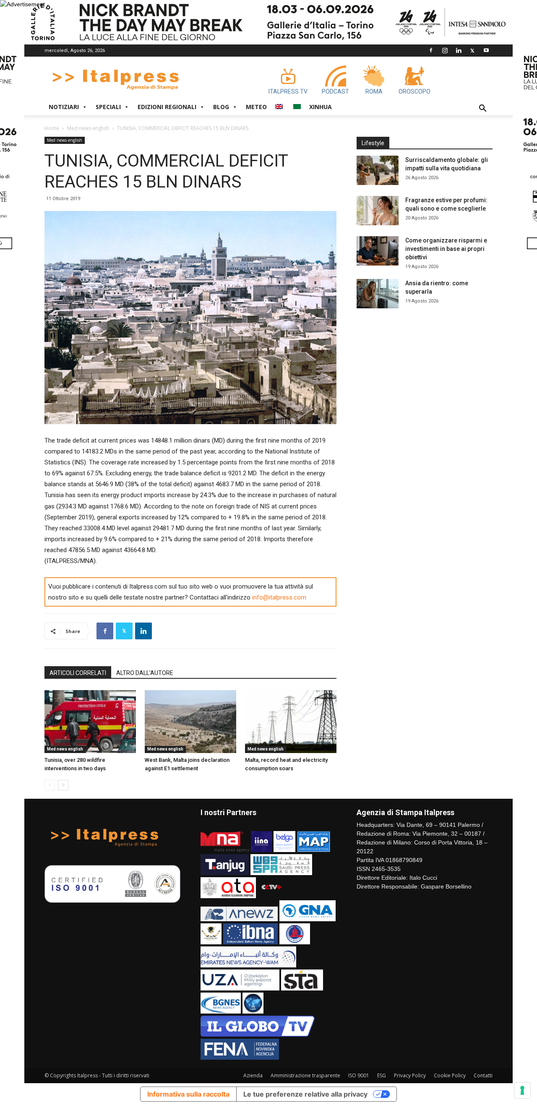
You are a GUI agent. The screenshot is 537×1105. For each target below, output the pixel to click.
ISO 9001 (358, 1075)
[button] (482, 109)
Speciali (108, 107)
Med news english (88, 128)
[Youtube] (486, 50)
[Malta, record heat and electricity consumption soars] (290, 721)
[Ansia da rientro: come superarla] (378, 293)
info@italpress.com (279, 597)
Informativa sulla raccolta (188, 1094)
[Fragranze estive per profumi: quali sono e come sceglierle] (378, 210)
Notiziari (64, 107)
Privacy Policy (410, 1075)
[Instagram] (444, 50)
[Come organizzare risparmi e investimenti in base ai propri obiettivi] (378, 251)
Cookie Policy (450, 1075)
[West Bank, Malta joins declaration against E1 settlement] (190, 721)
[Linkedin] (458, 50)
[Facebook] (431, 50)
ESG (381, 1075)
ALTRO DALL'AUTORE (144, 673)
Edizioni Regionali (167, 107)
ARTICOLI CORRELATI (78, 673)
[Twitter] (472, 50)
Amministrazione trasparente (305, 1075)
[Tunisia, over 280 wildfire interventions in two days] (90, 721)
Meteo (256, 107)
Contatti (483, 1075)
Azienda (253, 1075)
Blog (221, 107)
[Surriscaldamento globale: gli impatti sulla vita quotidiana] (378, 170)
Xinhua (320, 107)
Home (51, 128)
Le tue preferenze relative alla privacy (305, 1094)
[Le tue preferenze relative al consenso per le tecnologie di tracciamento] (522, 1090)
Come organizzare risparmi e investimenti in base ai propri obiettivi (446, 249)
